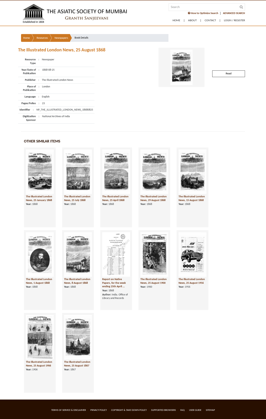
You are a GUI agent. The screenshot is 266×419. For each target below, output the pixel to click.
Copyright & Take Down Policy (129, 410)
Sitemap (210, 410)
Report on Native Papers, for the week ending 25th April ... (114, 283)
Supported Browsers (163, 410)
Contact (210, 20)
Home (176, 20)
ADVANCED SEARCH (234, 13)
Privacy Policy (98, 410)
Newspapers (61, 38)
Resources (42, 38)
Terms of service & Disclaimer (68, 410)
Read (229, 73)
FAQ (182, 410)
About (192, 20)
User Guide (195, 410)
